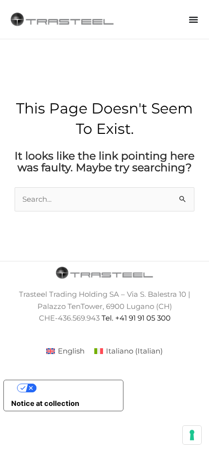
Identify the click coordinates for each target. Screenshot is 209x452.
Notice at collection (45, 403)
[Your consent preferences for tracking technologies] (192, 435)
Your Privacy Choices (73, 388)
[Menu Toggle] (193, 19)
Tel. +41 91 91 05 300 (136, 318)
